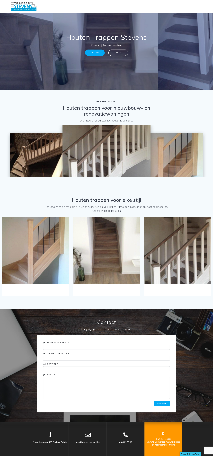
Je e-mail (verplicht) (57, 353)
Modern (177, 250)
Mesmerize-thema (166, 444)
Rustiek (106, 250)
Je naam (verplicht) (56, 342)
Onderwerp (50, 364)
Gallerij (118, 53)
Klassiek (35, 250)
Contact (95, 53)
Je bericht (50, 375)
